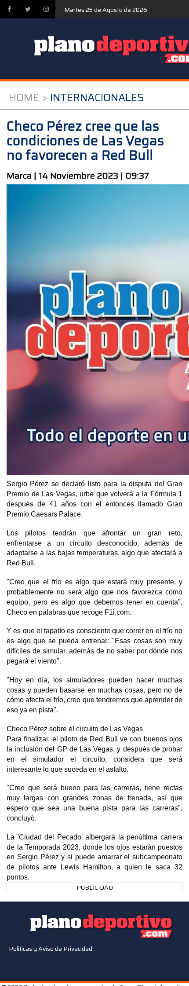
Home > (28, 97)
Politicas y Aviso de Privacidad (50, 948)
